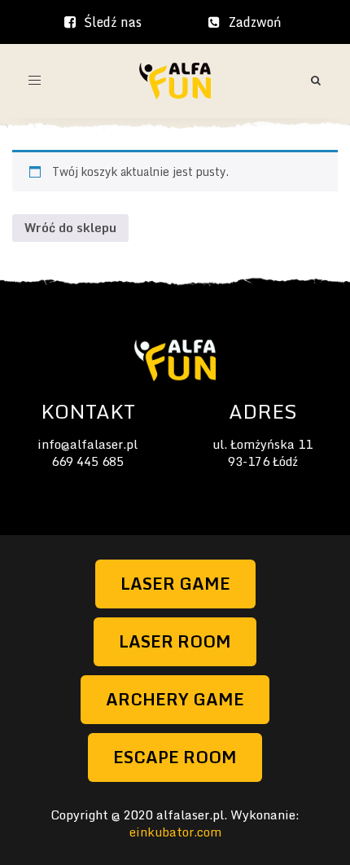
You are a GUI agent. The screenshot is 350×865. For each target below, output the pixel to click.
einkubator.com (175, 831)
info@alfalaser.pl (87, 444)
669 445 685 (87, 461)
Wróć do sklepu (70, 227)
